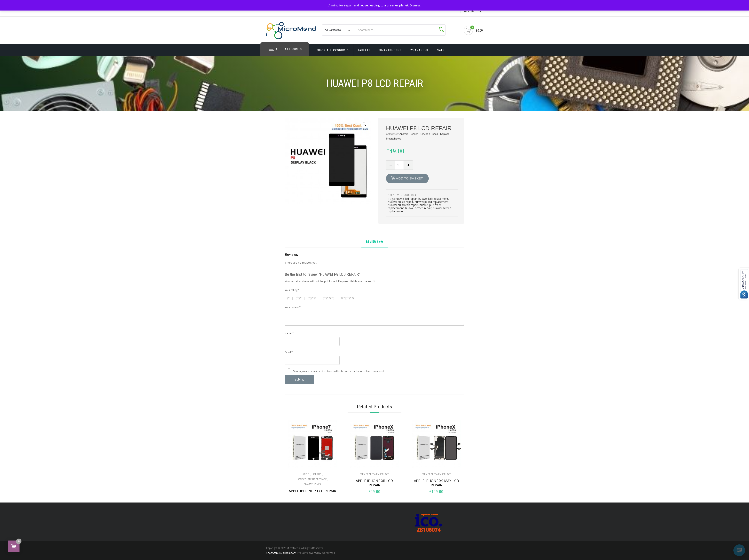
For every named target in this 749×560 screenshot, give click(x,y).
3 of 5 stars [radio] (313, 298)
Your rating (292, 290)
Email (289, 352)
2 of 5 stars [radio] (300, 298)
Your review (293, 307)
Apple (306, 474)
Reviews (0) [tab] (374, 241)
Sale (441, 50)
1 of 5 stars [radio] (290, 298)
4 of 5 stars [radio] (330, 298)
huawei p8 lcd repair (400, 202)
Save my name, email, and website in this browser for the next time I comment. (338, 371)
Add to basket (409, 178)
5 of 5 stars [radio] (349, 298)
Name (289, 333)
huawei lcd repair (406, 199)
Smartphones (390, 50)
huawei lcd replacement (433, 199)
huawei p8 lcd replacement (431, 202)
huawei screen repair (418, 208)
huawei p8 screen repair (403, 205)
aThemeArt (289, 553)
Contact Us (468, 11)
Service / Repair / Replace (434, 133)
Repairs (414, 133)
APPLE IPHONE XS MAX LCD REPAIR (436, 483)
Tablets (364, 50)
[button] (364, 124)
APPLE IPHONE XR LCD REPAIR (374, 483)
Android (403, 133)
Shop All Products (333, 50)
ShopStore (272, 553)
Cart (480, 11)
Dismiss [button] (415, 5)
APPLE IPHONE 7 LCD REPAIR (312, 491)
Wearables (419, 50)
